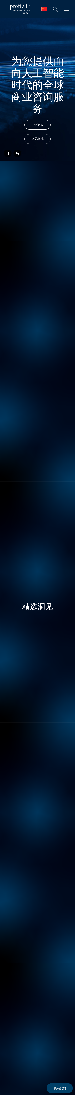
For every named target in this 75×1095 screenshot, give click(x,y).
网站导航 (13, 994)
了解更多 (37, 125)
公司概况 (37, 139)
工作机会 (13, 962)
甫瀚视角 (13, 973)
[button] (55, 9)
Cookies (10, 1054)
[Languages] (44, 9)
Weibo (19, 1036)
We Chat (29, 1036)
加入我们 (37, 856)
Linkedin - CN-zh (9, 1036)
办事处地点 (14, 983)
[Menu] (66, 9)
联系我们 (60, 1088)
